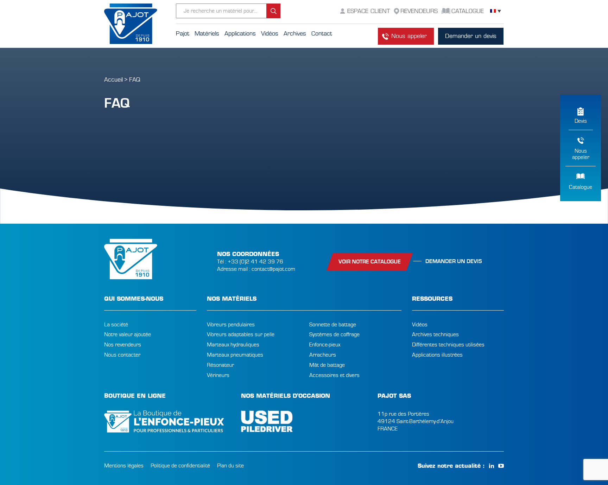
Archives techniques (435, 334)
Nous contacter (122, 355)
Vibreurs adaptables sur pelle (240, 334)
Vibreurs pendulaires (231, 324)
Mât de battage (327, 365)
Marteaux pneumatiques (235, 355)
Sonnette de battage (332, 324)
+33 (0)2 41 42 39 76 (255, 262)
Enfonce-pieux (324, 345)
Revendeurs (419, 11)
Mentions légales (124, 465)
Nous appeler (409, 36)
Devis (581, 121)
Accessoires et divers (334, 375)
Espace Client (368, 11)
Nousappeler (580, 154)
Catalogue (580, 187)
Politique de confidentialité (180, 465)
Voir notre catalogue (369, 262)
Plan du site (230, 465)
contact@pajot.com (273, 269)
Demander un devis (470, 36)
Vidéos (420, 324)
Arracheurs (322, 355)
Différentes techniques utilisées (448, 345)
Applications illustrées (437, 355)
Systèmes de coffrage (334, 334)
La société (116, 324)
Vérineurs (218, 375)
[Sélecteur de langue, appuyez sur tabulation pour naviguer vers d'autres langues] (495, 11)
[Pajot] (140, 24)
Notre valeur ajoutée (127, 334)
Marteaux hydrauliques (233, 345)
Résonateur (220, 365)
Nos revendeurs (122, 345)
